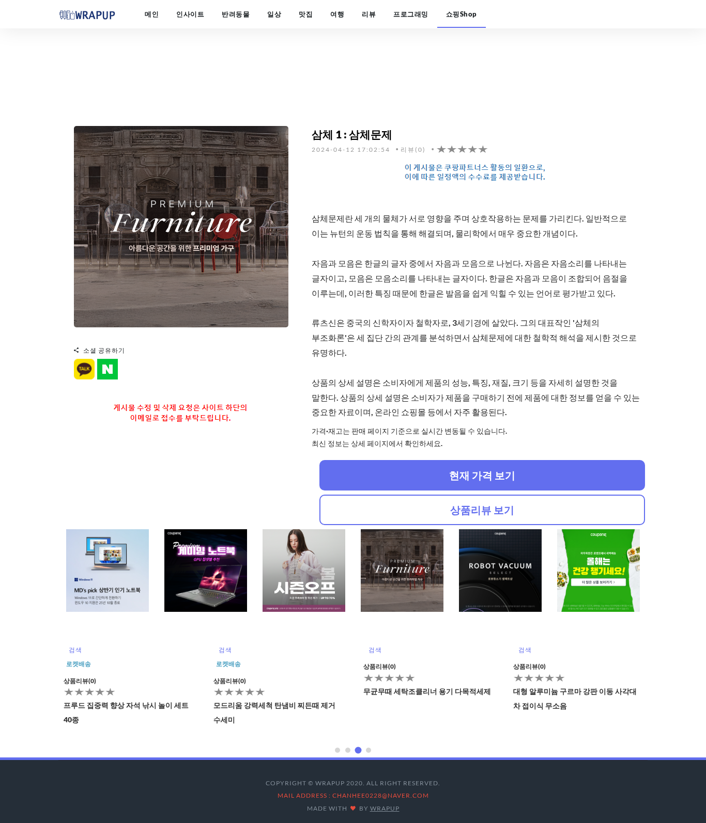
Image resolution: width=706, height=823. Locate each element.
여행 (337, 14)
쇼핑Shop (461, 14)
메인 (152, 14)
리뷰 (369, 14)
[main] (86, 14)
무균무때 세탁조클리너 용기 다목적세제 (277, 691)
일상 (274, 14)
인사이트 (190, 14)
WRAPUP (385, 808)
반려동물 (236, 14)
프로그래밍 (410, 14)
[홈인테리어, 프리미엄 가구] (181, 225)
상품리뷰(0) (80, 681)
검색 (75, 650)
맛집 (306, 14)
